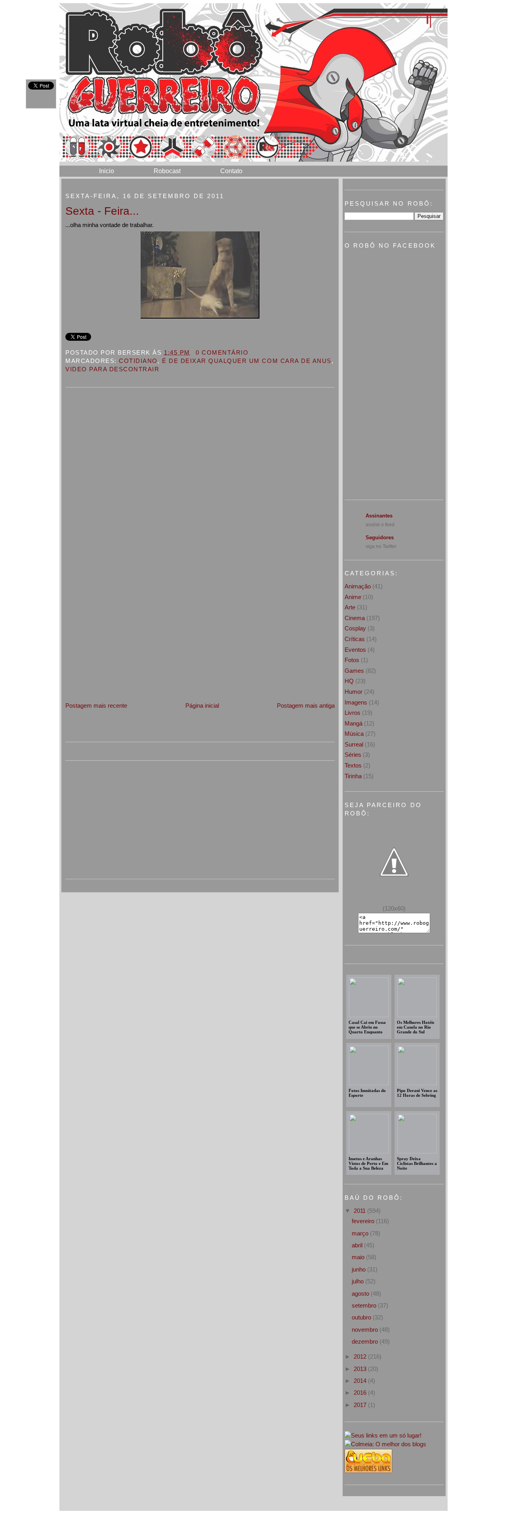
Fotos (352, 660)
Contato (231, 171)
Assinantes (379, 516)
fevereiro (364, 1221)
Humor (353, 691)
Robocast (167, 171)
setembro (365, 1305)
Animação (358, 586)
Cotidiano (138, 360)
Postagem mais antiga (306, 705)
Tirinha (353, 776)
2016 (361, 1392)
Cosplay (355, 628)
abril (358, 1245)
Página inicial (202, 705)
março (361, 1233)
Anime (353, 597)
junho (359, 1269)
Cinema (355, 618)
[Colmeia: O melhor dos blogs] (385, 1444)
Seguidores (380, 537)
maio (359, 1257)
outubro (362, 1317)
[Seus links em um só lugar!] (383, 1435)
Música (354, 733)
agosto (361, 1293)
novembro (365, 1329)
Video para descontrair (112, 369)
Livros (352, 712)
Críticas (355, 639)
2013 (361, 1368)
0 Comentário (222, 352)
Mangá (353, 723)
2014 (361, 1380)
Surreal (354, 744)
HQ (349, 681)
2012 (361, 1356)
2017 (361, 1404)
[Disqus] (200, 495)
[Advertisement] (124, 645)
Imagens (356, 702)
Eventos (355, 649)
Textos (353, 765)
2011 (360, 1210)
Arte (350, 607)
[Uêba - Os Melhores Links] (368, 1470)
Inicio (106, 171)
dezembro (365, 1341)
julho (358, 1281)
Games (354, 670)
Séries (353, 754)
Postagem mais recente (96, 705)
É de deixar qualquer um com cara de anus (247, 360)
